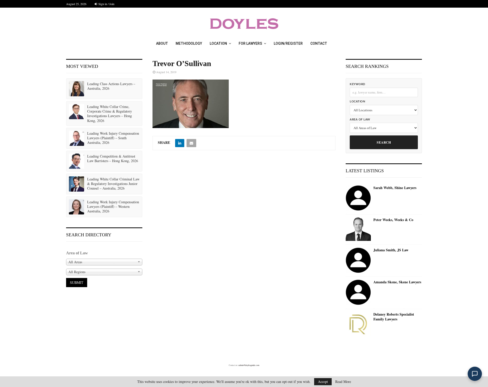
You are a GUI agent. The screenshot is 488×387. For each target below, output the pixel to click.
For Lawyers (250, 43)
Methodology (189, 43)
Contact (318, 43)
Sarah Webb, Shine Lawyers (394, 187)
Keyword (357, 84)
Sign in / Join (106, 4)
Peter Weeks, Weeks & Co (393, 219)
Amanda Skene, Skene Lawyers (397, 282)
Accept (323, 381)
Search (384, 142)
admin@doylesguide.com (248, 365)
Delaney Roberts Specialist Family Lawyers (393, 317)
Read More (343, 381)
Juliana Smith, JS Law (390, 250)
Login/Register (288, 43)
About (162, 43)
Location (218, 43)
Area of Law (360, 119)
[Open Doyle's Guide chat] (475, 374)
